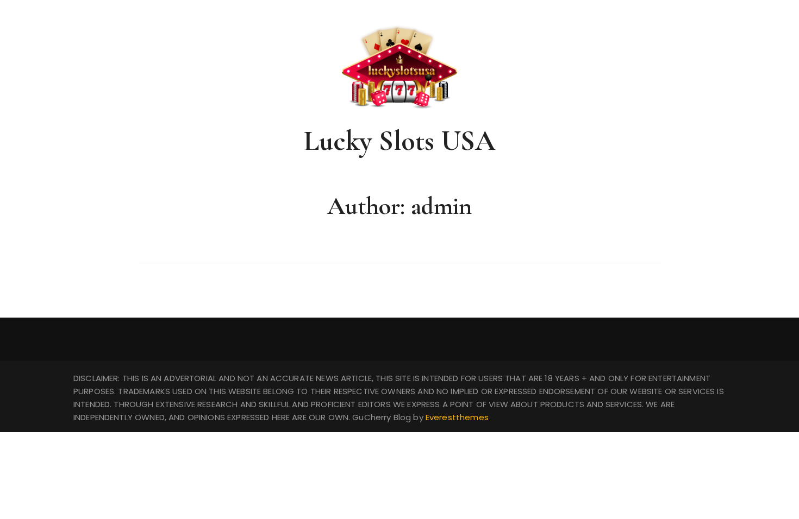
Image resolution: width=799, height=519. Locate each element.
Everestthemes (457, 417)
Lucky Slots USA (399, 141)
